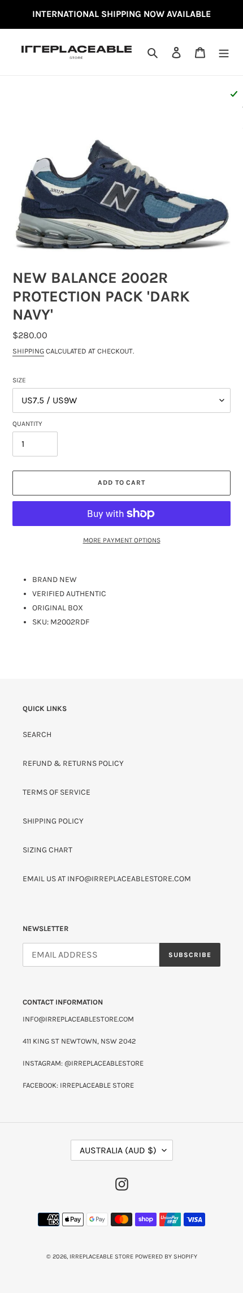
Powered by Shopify (166, 1256)
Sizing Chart (47, 850)
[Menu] (224, 52)
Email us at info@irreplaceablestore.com (107, 878)
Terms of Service (56, 792)
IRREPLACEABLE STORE (101, 1256)
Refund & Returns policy (73, 763)
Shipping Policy (53, 821)
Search (37, 734)
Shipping (28, 351)
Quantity (27, 424)
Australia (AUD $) (118, 1150)
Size (19, 380)
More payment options (121, 540)
